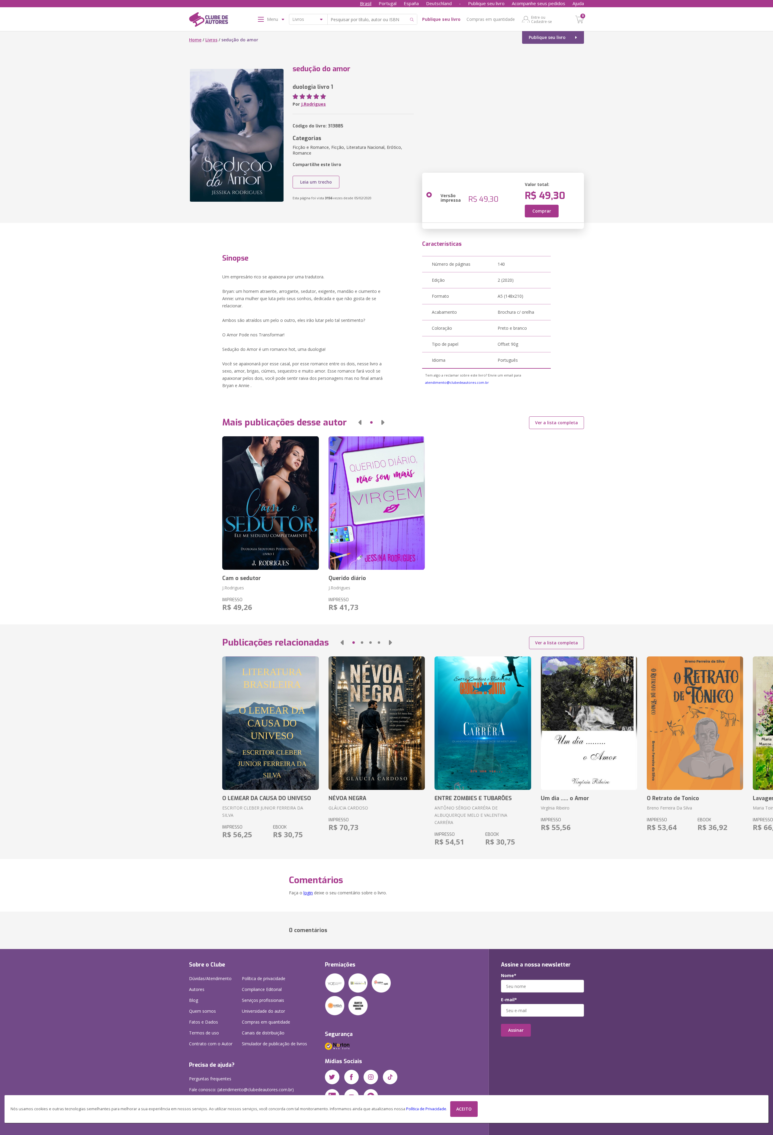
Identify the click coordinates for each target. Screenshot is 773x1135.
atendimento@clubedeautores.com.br (457, 382)
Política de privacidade (263, 978)
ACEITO (464, 1109)
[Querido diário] (377, 503)
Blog (193, 1000)
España (411, 3)
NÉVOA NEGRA (347, 798)
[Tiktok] (390, 1077)
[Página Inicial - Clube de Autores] (208, 20)
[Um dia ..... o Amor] (589, 723)
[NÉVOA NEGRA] (377, 723)
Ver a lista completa (556, 422)
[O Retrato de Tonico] (695, 723)
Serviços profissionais (263, 1000)
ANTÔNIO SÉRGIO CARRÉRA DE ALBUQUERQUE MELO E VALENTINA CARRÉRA (471, 815)
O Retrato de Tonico (673, 798)
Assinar (516, 1030)
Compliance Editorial (262, 989)
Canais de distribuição (263, 1033)
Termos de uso (204, 1033)
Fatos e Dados (203, 1022)
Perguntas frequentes (210, 1079)
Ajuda (578, 3)
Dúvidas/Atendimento (210, 978)
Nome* (508, 975)
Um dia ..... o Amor (565, 798)
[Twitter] (332, 1077)
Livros (211, 40)
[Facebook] (351, 1077)
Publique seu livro (486, 3)
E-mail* (509, 999)
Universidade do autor (263, 1011)
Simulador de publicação (274, 1044)
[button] (360, 422)
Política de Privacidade (426, 1108)
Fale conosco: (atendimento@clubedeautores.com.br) (241, 1089)
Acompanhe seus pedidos (538, 3)
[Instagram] (371, 1077)
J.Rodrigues (313, 104)
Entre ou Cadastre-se (541, 19)
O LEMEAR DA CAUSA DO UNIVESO (266, 798)
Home (195, 40)
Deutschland (439, 3)
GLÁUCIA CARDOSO (348, 808)
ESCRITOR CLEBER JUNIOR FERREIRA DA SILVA (262, 811)
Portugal (387, 3)
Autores (196, 989)
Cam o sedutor (241, 578)
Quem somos (202, 1011)
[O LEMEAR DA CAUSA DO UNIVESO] (270, 723)
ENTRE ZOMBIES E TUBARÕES (473, 798)
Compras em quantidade (491, 19)
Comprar (541, 211)
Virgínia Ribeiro (555, 808)
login (308, 893)
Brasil (365, 3)
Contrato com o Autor (211, 1044)
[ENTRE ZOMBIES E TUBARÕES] (483, 723)
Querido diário (347, 578)
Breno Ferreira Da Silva (669, 808)
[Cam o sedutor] (270, 503)
